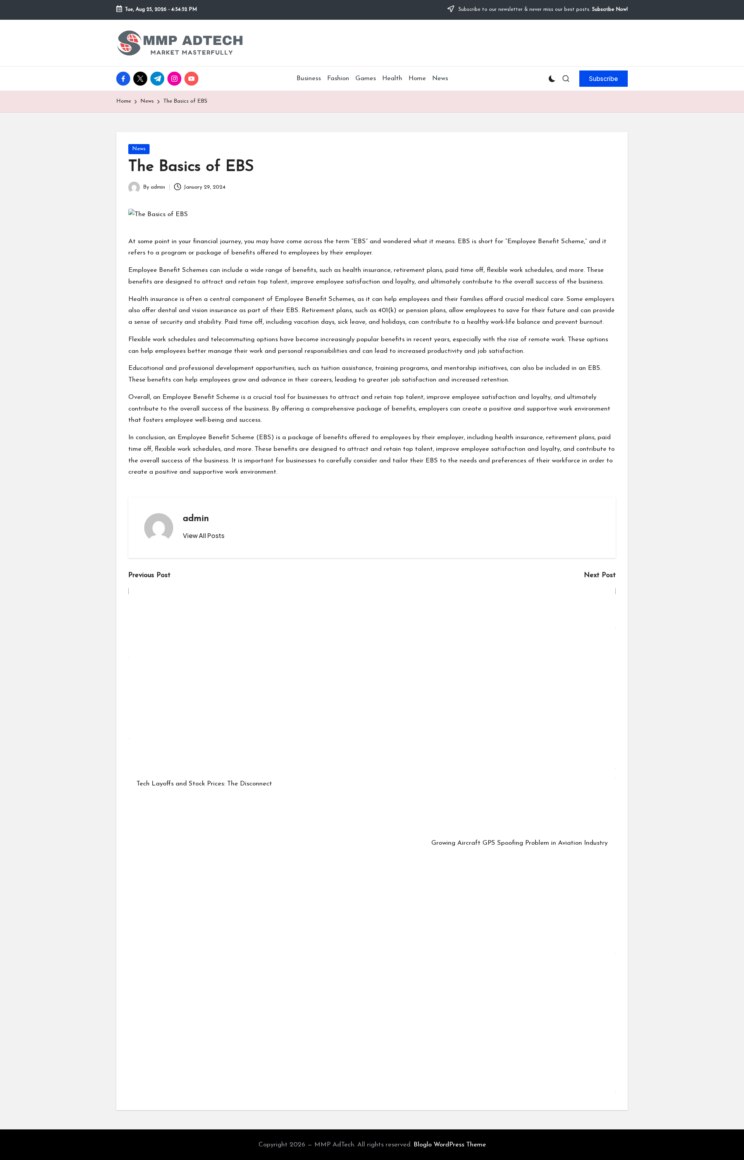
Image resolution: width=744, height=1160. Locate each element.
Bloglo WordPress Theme (449, 1144)
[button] (603, 78)
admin (196, 518)
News (139, 149)
